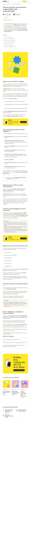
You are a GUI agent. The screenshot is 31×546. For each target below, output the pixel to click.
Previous (1, 389)
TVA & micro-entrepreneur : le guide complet (9, 416)
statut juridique (8, 263)
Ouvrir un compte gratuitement (19, 370)
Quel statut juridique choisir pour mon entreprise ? (9, 411)
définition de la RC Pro (8, 83)
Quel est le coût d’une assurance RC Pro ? (8, 43)
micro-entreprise (10, 212)
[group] (24, 389)
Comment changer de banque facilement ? (22, 410)
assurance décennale (11, 330)
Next (29, 389)
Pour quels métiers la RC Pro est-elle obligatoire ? (9, 38)
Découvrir (24, 1)
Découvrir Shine (23, 238)
